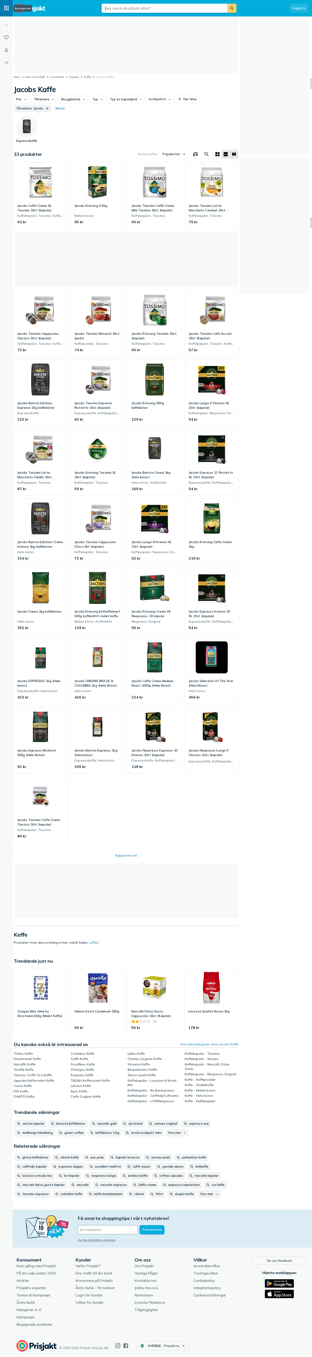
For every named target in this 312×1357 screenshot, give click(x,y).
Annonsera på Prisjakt (94, 1280)
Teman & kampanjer (33, 1295)
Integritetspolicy (207, 1287)
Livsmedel (57, 77)
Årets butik (25, 1302)
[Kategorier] (6, 8)
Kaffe (87, 77)
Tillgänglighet (146, 1309)
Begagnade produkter (34, 1324)
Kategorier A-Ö (29, 1309)
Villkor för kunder (89, 1302)
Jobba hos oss (146, 1287)
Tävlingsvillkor (205, 1273)
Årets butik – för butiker (95, 1287)
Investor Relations (150, 1302)
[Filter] (6, 63)
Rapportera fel (126, 855)
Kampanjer (25, 1317)
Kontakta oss (146, 1280)
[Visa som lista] (226, 154)
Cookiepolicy (204, 1280)
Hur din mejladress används (96, 1240)
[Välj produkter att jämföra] (195, 154)
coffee (94, 942)
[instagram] (118, 1346)
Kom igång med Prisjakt (36, 1266)
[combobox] (164, 8)
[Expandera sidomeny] (6, 24)
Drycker (74, 77)
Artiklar (22, 1280)
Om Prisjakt (144, 1266)
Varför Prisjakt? (88, 1266)
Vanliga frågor (146, 1273)
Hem (17, 77)
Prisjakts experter (31, 1287)
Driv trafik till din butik (93, 1273)
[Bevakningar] (6, 50)
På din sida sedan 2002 (36, 1273)
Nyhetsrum (144, 1295)
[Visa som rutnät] (217, 154)
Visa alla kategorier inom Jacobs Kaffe (209, 1044)
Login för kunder (89, 1295)
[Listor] (6, 37)
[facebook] (126, 1346)
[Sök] (231, 8)
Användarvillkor (206, 1266)
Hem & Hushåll (35, 77)
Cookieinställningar (209, 1295)
